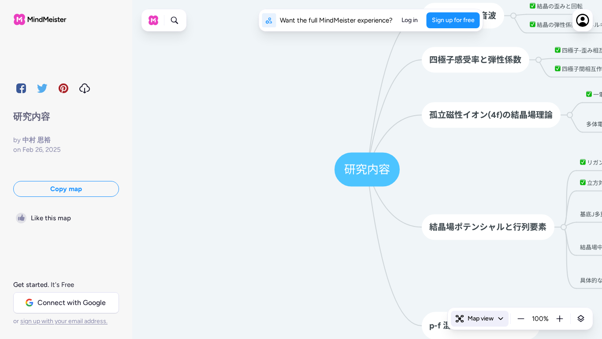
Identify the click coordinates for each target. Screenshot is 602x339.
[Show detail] (581, 319)
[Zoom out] (521, 319)
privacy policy (171, 321)
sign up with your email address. (64, 321)
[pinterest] (63, 88)
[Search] (174, 20)
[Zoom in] (560, 319)
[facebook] (21, 88)
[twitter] (42, 88)
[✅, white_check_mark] (532, 6)
